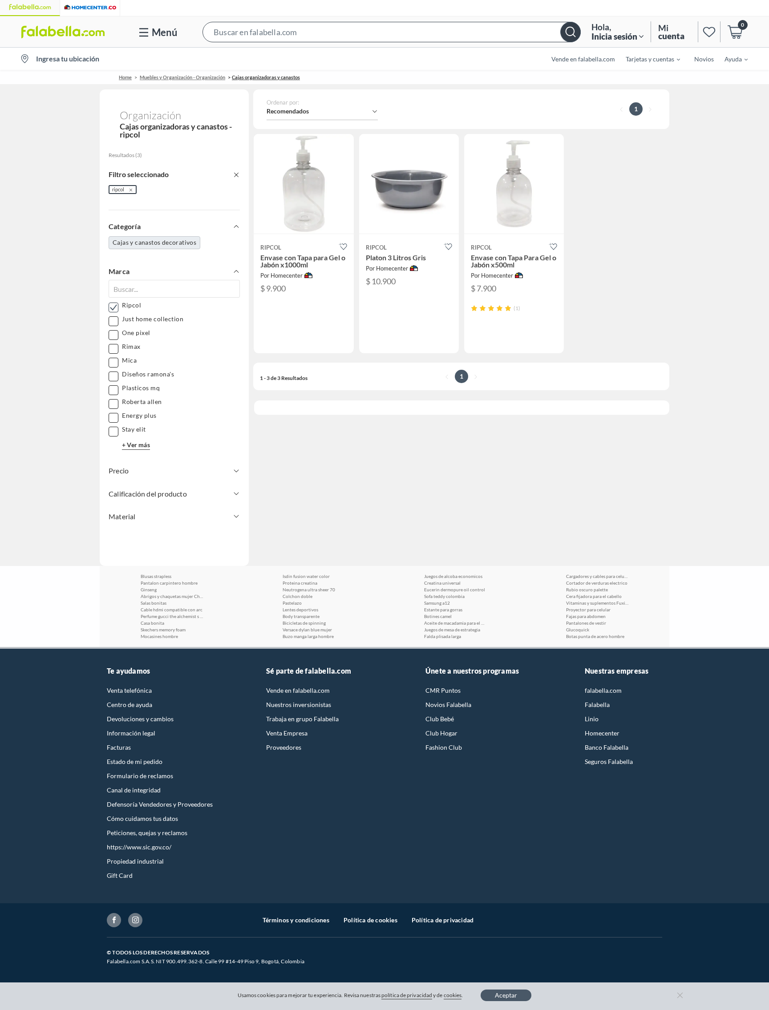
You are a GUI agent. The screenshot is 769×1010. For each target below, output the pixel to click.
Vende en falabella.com (298, 690)
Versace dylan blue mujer (307, 629)
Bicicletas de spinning (304, 623)
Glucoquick (577, 629)
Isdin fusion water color (306, 576)
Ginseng (149, 589)
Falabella (597, 704)
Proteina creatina (300, 583)
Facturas (119, 747)
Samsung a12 (437, 603)
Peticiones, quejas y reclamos (147, 832)
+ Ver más (136, 444)
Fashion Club (443, 747)
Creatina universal (442, 583)
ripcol (118, 189)
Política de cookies (370, 920)
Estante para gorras (443, 609)
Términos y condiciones (296, 920)
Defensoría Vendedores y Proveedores (160, 804)
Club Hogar (441, 733)
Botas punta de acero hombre (595, 636)
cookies (453, 995)
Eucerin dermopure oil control (454, 589)
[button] (391, 31)
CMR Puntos (443, 690)
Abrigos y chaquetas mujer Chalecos (172, 596)
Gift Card (120, 875)
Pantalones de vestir (586, 623)
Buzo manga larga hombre (308, 636)
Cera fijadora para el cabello (594, 596)
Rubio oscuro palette (587, 589)
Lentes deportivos (300, 609)
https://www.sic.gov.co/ (139, 847)
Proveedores (283, 747)
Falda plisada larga (442, 636)
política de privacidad (406, 995)
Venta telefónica (129, 690)
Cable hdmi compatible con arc (171, 609)
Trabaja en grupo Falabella (302, 719)
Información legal (131, 733)
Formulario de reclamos (140, 776)
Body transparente (301, 616)
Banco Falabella (606, 747)
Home (125, 77)
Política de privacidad (443, 920)
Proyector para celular (588, 609)
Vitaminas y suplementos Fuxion (597, 603)
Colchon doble (297, 596)
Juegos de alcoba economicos (453, 576)
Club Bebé (439, 719)
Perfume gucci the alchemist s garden (172, 616)
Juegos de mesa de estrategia (452, 629)
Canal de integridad (134, 790)
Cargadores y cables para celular (597, 576)
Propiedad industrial (135, 861)
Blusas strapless (156, 576)
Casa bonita (152, 623)
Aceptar (506, 995)
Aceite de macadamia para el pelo (455, 623)
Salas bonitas (153, 603)
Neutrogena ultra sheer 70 (309, 589)
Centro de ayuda (129, 704)
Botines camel (438, 616)
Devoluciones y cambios (140, 719)
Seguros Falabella (609, 761)
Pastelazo (292, 603)
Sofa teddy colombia (444, 596)
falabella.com (603, 690)
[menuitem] (647, 59)
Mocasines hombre (159, 636)
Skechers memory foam (163, 629)
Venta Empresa (287, 733)
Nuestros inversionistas (298, 704)
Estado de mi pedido (134, 761)
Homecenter (602, 733)
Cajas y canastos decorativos (154, 242)
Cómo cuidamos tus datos (142, 818)
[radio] (474, 308)
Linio (592, 719)
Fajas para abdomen (586, 616)
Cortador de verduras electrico (596, 583)
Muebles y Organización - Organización (182, 77)
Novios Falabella (448, 704)
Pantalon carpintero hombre (169, 583)
